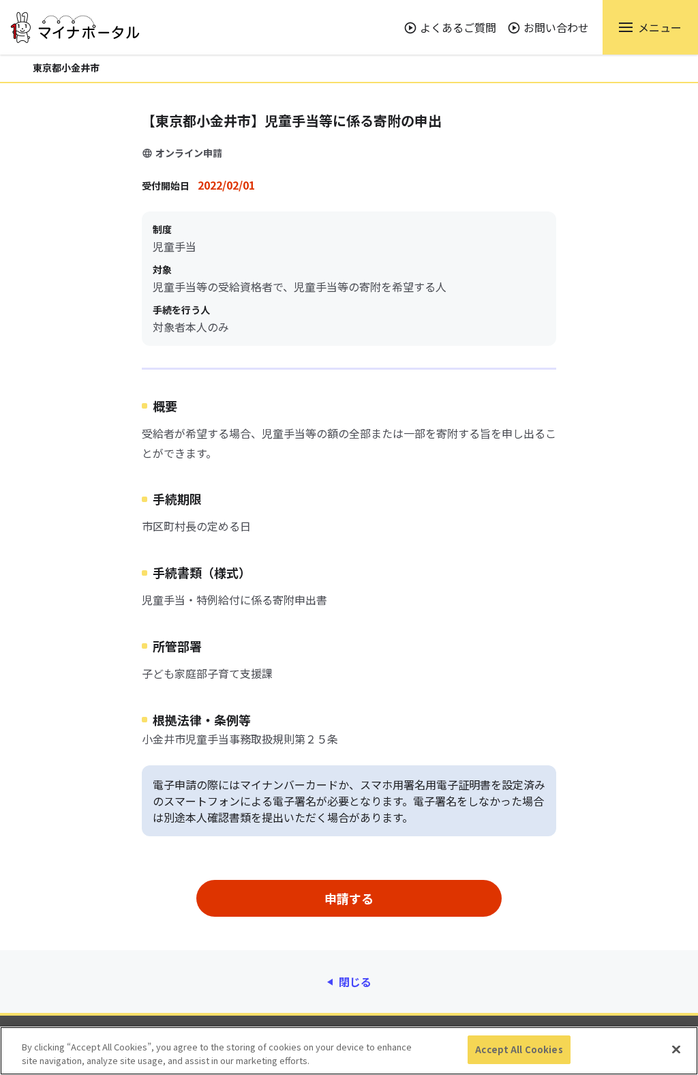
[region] (349, 1051)
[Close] (676, 1049)
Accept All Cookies (518, 1049)
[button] (650, 27)
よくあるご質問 (458, 27)
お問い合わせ (556, 27)
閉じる (355, 981)
